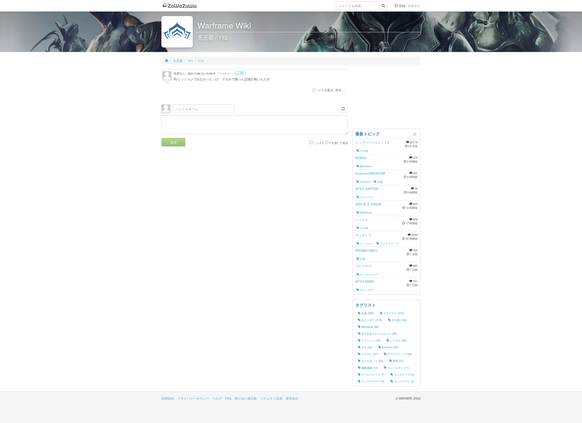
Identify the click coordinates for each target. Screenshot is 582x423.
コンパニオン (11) (397, 367)
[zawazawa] (179, 5)
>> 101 (240, 73)
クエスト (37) (369, 354)
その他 (363, 151)
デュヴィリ (363, 235)
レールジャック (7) (372, 374)
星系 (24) (398, 361)
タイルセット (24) (372, 361)
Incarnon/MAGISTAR (370, 173)
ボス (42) (366, 347)
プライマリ (366, 197)
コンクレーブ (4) (403, 374)
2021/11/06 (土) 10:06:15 (201, 73)
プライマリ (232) (393, 313)
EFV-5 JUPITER (366, 188)
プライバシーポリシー (193, 398)
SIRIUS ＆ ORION (368, 204)
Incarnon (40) (389, 347)
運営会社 (292, 398)
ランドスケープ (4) (372, 381)
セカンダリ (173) (371, 320)
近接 (379, 181)
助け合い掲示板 (246, 398)
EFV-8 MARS (364, 281)
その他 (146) (399, 320)
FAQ (228, 398)
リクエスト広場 (271, 398)
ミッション (366, 243)
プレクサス (363, 266)
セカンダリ (366, 290)
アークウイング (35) (399, 354)
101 (190, 60)
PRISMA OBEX (366, 250)
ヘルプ (217, 398)
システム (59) (397, 340)
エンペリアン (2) (403, 381)
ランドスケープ (389, 243)
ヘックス (361, 219)
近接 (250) (367, 313)
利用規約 (167, 398)
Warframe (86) (370, 327)
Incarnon (365, 181)
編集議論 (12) (369, 367)
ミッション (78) (371, 340)
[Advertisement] (386, 97)
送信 (173, 142)
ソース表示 (325, 90)
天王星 (178, 60)
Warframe (365, 166)
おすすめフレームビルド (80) (379, 333)
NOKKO (360, 158)
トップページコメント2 (372, 142)
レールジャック (369, 274)
